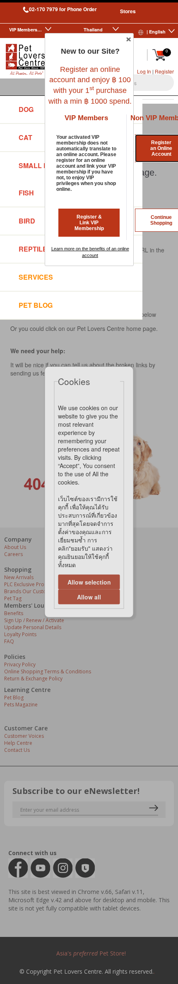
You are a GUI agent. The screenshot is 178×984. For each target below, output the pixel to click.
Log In (144, 71)
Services (36, 277)
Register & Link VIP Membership (89, 222)
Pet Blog (36, 305)
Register (164, 71)
